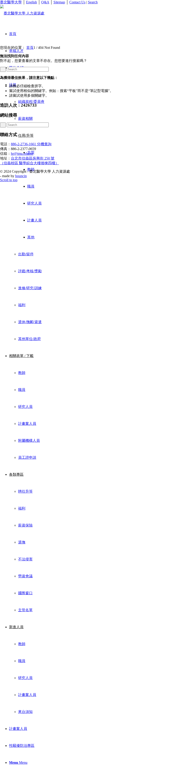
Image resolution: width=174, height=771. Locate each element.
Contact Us (77, 2)
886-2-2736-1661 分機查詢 (31, 144)
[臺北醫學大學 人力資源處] (22, 13)
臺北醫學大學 (11, 2)
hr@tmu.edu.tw (22, 153)
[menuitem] (91, 211)
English (31, 2)
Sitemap (59, 2)
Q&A (45, 2)
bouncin (21, 176)
